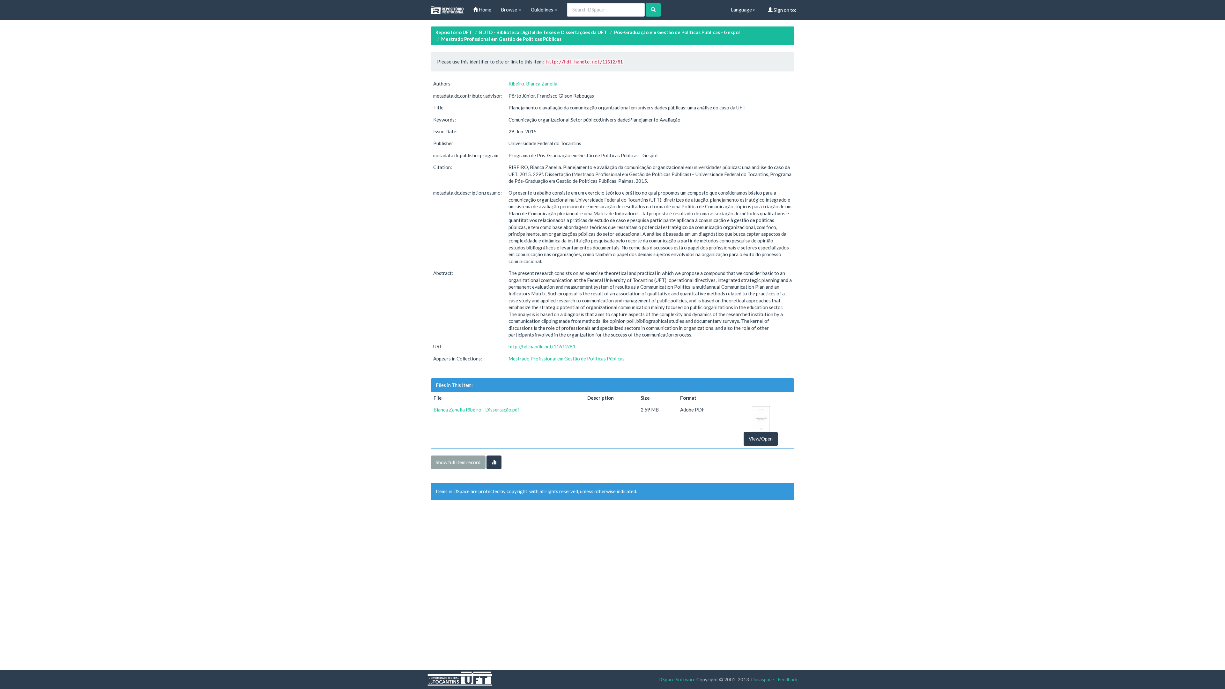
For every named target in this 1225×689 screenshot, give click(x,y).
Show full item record (458, 462)
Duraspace (762, 679)
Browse (509, 9)
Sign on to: (784, 10)
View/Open (761, 438)
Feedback (788, 679)
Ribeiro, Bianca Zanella (533, 83)
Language (741, 9)
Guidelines (542, 9)
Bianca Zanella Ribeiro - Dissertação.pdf (476, 409)
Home (484, 9)
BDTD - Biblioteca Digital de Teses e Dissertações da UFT (543, 32)
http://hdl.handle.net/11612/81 (542, 346)
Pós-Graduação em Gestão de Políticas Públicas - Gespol (677, 32)
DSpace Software (676, 679)
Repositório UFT (453, 32)
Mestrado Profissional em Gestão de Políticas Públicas (501, 39)
